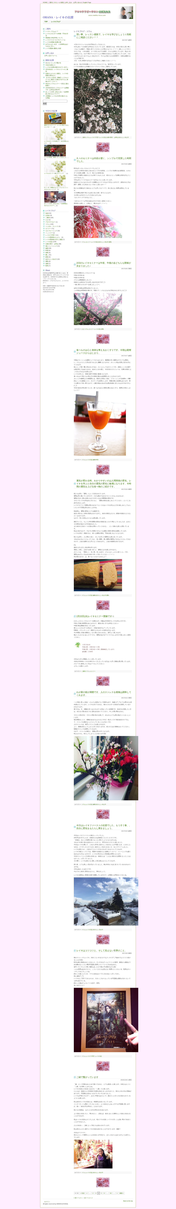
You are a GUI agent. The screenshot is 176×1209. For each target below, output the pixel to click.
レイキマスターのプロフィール (55, 40)
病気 (46, 252)
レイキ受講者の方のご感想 (53, 239)
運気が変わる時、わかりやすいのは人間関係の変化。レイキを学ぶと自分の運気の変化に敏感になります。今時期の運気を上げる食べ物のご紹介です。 (103, 483)
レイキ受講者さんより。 (53, 237)
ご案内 (50, 2)
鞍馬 (46, 265)
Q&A (46, 213)
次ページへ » (88, 1198)
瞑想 (46, 257)
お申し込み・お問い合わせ (73, 2)
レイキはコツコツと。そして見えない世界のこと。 (101, 950)
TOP (46, 22)
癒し (46, 255)
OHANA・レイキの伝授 (58, 17)
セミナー (48, 228)
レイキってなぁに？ (51, 31)
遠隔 (46, 263)
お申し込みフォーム (50, 55)
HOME (45, 2)
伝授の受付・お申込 (51, 244)
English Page (87, 2)
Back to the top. (128, 1201)
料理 (46, 250)
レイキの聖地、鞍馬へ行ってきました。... (56, 157)
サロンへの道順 (59, 2)
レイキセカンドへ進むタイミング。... (55, 173)
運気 (46, 261)
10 (110, 1193)
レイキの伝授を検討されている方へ (56, 67)
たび (46, 220)
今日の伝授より (50, 65)
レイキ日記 (49, 241)
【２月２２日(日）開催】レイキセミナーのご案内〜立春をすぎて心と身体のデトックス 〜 (57, 79)
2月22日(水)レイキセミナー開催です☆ (95, 616)
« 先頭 (82, 1193)
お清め (47, 215)
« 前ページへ (78, 1198)
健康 (46, 248)
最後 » (122, 1193)
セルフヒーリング (51, 230)
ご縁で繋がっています (87, 1077)
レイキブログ (55, 22)
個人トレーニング (51, 246)
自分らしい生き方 (51, 259)
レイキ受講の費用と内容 (53, 48)
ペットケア (49, 233)
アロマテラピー (50, 222)
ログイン (47, 1201)
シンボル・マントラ (51, 226)
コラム (47, 224)
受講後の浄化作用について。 (54, 37)
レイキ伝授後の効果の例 (53, 42)
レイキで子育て (50, 235)
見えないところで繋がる (53, 63)
